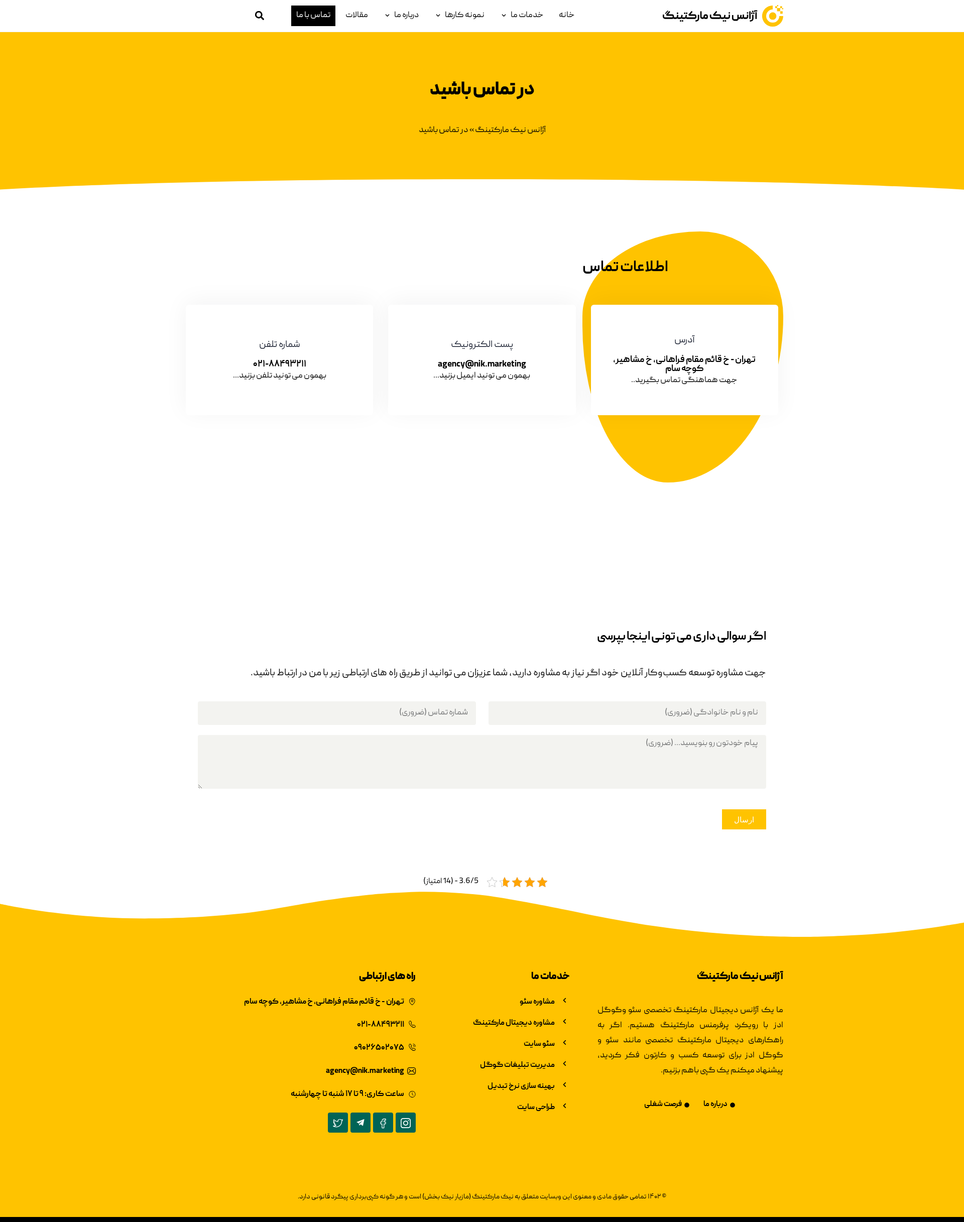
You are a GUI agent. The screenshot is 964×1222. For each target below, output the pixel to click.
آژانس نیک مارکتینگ (510, 131)
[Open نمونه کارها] (438, 16)
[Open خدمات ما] (504, 16)
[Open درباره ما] (387, 16)
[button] (259, 16)
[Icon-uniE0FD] (406, 1123)
